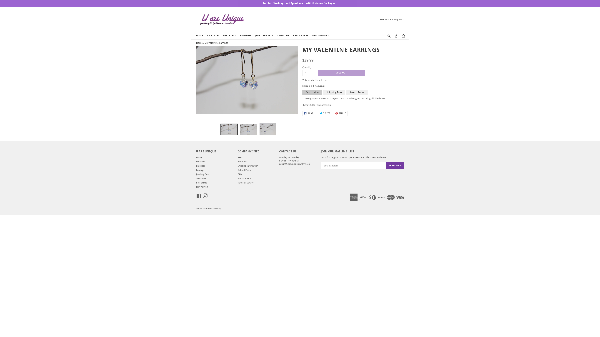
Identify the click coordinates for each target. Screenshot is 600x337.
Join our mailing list (337, 151)
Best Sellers (300, 35)
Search (241, 157)
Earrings (245, 35)
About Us (242, 161)
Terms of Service (245, 182)
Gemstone (283, 35)
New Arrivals (320, 35)
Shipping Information (248, 166)
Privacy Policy (244, 178)
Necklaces (213, 35)
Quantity (307, 67)
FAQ (240, 174)
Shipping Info (334, 92)
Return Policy (357, 92)
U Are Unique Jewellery (212, 209)
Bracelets (229, 35)
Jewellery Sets (264, 35)
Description (312, 92)
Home (199, 35)
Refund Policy (244, 170)
